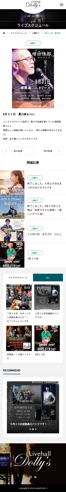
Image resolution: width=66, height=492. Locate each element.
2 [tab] (33, 429)
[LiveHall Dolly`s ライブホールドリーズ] (33, 4)
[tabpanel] (33, 407)
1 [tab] (30, 429)
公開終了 (33, 43)
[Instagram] (30, 476)
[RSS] (35, 476)
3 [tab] (36, 429)
